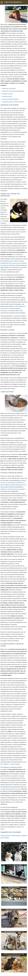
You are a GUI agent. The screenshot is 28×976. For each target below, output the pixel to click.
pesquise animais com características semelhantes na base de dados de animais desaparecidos (13, 482)
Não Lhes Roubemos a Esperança (14, 932)
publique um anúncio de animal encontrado (12, 489)
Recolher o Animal (7, 93)
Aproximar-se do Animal (9, 88)
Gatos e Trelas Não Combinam (14, 909)
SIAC (13, 258)
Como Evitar (3, 778)
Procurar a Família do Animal (10, 99)
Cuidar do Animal (7, 96)
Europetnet (3, 272)
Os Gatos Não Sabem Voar (14, 865)
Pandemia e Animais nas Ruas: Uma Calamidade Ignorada (14, 954)
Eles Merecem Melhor (14, 887)
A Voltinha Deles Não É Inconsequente (14, 843)
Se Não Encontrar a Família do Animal (12, 101)
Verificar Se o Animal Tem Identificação (13, 91)
